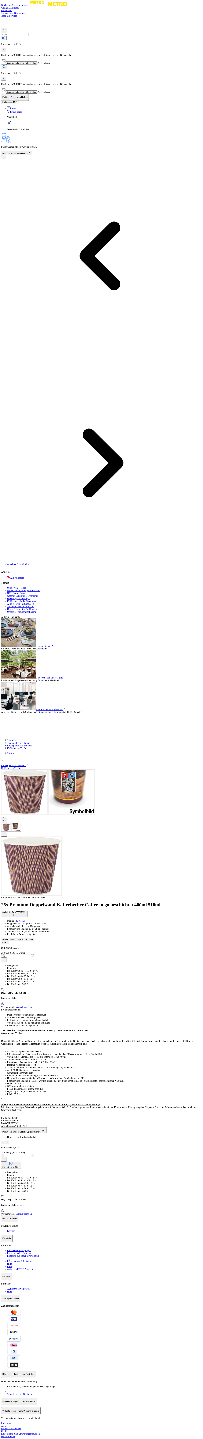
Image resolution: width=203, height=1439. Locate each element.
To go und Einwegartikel (18, 743)
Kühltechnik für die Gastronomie (22, 601)
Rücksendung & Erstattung (20, 1261)
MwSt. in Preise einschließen (14, 154)
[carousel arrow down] (4, 834)
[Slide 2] (5, 817)
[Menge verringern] (2, 955)
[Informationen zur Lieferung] (21, 1205)
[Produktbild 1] (6, 827)
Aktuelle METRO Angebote (20, 1269)
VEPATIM (19, 921)
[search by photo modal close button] (3, 49)
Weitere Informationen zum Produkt (17, 939)
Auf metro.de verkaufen (18, 1288)
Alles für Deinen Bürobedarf (20, 604)
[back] (4, 30)
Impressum (6, 1423)
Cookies (5, 1431)
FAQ (9, 1266)
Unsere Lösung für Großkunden (22, 609)
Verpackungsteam (24, 1007)
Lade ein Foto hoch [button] (15, 63)
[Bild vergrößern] (31, 866)
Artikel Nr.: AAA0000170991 (14, 912)
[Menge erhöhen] (32, 955)
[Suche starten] (4, 66)
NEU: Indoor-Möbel (16, 593)
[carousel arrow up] (4, 820)
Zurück (10, 753)
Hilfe (9, 1264)
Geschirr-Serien (43, 646)
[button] (101, 760)
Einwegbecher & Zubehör (19, 745)
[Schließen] (3, 157)
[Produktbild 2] (16, 827)
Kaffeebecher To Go (16, 748)
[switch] (10, 102)
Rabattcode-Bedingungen (19, 1250)
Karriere (11, 1231)
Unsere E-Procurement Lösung (21, 612)
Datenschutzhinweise (11, 1428)
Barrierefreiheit (8, 1436)
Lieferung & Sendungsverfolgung (23, 1256)
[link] (104, 123)
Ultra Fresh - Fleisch (16, 588)
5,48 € (5, 943)
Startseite (11, 740)
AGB (3, 1425)
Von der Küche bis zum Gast (20, 606)
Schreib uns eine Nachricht (19, 1394)
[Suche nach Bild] (4, 38)
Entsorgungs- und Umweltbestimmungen (20, 1433)
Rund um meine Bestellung (20, 1253)
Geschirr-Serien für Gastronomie (22, 596)
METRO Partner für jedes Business (23, 590)
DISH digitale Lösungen (18, 598)
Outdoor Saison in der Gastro (49, 677)
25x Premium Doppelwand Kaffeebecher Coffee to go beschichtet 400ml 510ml (80, 904)
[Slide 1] (2, 817)
